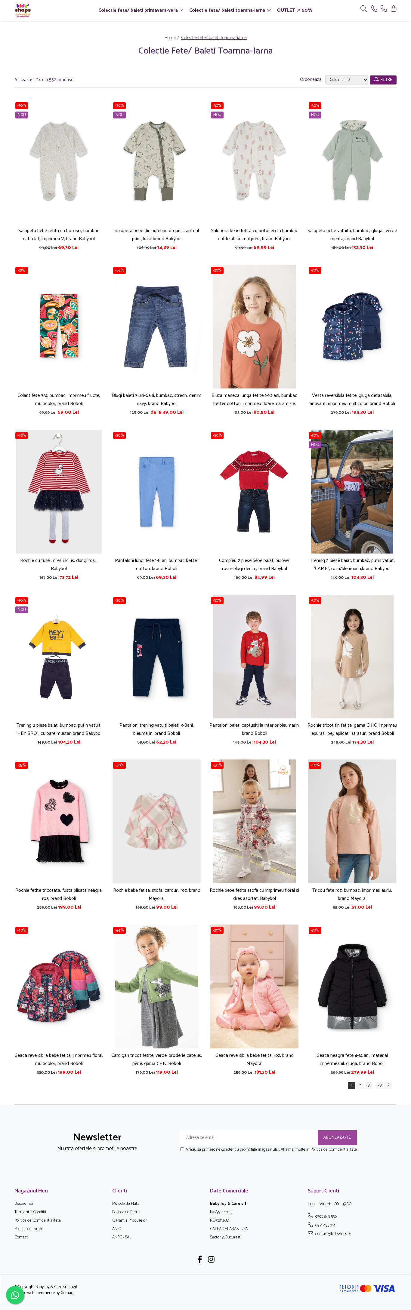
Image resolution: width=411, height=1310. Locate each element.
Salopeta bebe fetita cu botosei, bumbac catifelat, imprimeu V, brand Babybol (58, 235)
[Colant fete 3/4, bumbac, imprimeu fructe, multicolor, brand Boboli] (59, 326)
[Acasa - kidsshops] (49, 10)
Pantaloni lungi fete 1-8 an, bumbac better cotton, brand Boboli (156, 565)
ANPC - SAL (121, 1238)
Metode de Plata (125, 1204)
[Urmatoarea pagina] (388, 1085)
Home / (172, 38)
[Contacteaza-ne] (374, 9)
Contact (21, 1238)
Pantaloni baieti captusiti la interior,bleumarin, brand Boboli (254, 729)
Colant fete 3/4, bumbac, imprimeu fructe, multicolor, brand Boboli (58, 399)
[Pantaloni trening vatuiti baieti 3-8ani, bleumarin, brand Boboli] (156, 657)
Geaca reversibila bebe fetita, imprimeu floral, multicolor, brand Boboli (58, 1059)
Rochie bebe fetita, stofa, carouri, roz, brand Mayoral (156, 894)
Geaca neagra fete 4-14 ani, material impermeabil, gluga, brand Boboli (352, 1059)
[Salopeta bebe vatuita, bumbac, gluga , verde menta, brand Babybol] (352, 162)
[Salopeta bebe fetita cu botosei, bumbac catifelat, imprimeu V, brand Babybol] (59, 162)
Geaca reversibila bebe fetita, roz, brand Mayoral (254, 1059)
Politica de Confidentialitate (334, 1149)
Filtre (385, 79)
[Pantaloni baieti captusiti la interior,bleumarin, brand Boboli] (254, 657)
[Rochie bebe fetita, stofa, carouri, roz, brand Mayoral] (156, 821)
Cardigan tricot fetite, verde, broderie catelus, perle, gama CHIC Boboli (156, 1059)
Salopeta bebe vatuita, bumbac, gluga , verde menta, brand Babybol (352, 235)
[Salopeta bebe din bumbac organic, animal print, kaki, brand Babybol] (156, 162)
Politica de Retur (126, 1212)
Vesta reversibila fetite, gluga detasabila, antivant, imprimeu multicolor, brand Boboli (352, 399)
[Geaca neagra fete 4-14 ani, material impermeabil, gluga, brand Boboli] (352, 986)
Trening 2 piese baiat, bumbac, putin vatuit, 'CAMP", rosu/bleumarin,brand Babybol (352, 565)
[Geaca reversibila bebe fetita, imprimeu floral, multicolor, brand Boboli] (59, 986)
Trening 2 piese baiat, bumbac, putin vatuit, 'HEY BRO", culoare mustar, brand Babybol (59, 729)
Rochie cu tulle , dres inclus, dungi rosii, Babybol (58, 565)
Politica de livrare (28, 1229)
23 (380, 1085)
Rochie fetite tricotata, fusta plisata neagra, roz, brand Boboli (59, 894)
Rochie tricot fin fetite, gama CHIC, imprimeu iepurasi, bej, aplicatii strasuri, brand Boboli (352, 729)
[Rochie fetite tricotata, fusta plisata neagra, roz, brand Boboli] (59, 821)
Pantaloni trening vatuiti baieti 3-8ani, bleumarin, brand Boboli (156, 729)
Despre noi (23, 1204)
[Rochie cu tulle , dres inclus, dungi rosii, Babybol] (59, 492)
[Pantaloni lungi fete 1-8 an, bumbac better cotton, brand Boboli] (156, 492)
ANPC (117, 1229)
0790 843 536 (325, 1216)
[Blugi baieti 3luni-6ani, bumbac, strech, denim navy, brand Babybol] (156, 326)
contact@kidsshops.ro (332, 1234)
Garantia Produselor (129, 1221)
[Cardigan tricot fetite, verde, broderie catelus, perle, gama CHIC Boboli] (156, 986)
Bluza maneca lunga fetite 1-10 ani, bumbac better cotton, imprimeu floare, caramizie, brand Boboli (254, 399)
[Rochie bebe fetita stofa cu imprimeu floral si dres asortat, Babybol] (254, 821)
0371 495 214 (324, 1225)
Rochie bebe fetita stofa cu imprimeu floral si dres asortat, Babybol (254, 894)
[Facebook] (200, 1260)
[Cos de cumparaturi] (393, 9)
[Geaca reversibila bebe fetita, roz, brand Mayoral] (254, 986)
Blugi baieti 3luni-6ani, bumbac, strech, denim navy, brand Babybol (156, 399)
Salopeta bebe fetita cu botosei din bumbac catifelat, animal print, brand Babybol (254, 235)
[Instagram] (211, 1260)
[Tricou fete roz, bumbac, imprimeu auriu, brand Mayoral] (352, 821)
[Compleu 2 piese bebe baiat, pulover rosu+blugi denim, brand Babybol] (254, 492)
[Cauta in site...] (363, 9)
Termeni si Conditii (30, 1212)
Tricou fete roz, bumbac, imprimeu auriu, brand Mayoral (352, 894)
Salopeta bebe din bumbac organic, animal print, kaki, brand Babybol (157, 235)
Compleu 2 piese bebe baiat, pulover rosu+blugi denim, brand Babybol (254, 565)
